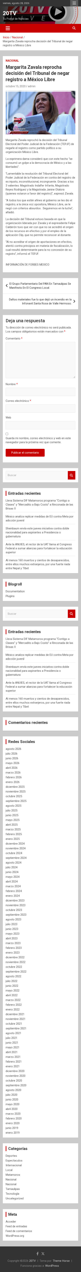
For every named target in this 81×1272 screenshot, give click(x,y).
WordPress (52, 1265)
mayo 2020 (12, 1104)
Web (8, 417)
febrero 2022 (14, 1004)
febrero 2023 (14, 948)
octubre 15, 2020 (16, 86)
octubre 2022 (14, 967)
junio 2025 (12, 815)
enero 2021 (13, 1066)
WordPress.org (15, 1236)
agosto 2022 (13, 976)
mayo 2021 (12, 1047)
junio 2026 (12, 758)
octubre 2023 (14, 910)
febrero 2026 (14, 777)
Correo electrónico (18, 401)
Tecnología (12, 1193)
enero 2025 (13, 839)
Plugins (10, 596)
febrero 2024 (14, 891)
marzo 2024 (13, 886)
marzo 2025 (13, 829)
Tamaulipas (13, 1189)
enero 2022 (13, 1009)
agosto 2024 (13, 862)
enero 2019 (13, 1132)
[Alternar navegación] (8, 28)
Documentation (15, 591)
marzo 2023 (13, 943)
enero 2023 (13, 952)
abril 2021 (12, 1052)
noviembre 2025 (15, 791)
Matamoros (13, 1174)
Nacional (12, 60)
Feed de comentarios (19, 1231)
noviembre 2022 (15, 962)
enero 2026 (13, 782)
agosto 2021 (13, 1033)
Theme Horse (61, 1261)
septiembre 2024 (16, 858)
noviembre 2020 (15, 1076)
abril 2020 (12, 1109)
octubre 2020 (14, 1080)
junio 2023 (12, 929)
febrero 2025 (14, 834)
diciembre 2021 (15, 1014)
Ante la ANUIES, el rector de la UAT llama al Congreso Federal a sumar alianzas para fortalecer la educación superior (39, 548)
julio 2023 (11, 924)
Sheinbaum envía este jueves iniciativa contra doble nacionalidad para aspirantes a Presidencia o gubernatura (37, 532)
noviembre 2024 (15, 848)
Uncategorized (15, 1198)
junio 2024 (12, 872)
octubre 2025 (14, 796)
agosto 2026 (13, 749)
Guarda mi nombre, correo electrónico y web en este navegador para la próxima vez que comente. (38, 440)
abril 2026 (12, 768)
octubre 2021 (14, 1023)
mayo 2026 (12, 763)
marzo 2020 (13, 1113)
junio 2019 (12, 1128)
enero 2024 (13, 895)
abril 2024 (12, 881)
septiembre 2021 (16, 1028)
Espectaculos (14, 1160)
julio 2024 (11, 867)
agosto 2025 (13, 805)
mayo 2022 (12, 990)
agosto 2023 (13, 919)
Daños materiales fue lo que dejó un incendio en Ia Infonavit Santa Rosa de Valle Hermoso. (40, 301)
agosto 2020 (13, 1090)
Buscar (71, 475)
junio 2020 (12, 1099)
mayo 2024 (12, 877)
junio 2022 (12, 986)
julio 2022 (11, 981)
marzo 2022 (13, 1000)
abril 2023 (12, 938)
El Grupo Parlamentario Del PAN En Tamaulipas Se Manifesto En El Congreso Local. (40, 285)
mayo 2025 (12, 820)
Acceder (11, 1221)
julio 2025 (11, 810)
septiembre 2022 (16, 971)
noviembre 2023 (15, 905)
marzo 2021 (13, 1057)
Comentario (14, 338)
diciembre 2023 (15, 900)
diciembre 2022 (15, 957)
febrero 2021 (14, 1061)
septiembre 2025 (16, 801)
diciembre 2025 (15, 786)
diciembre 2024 (15, 843)
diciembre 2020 (15, 1071)
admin (31, 86)
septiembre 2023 (16, 914)
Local (9, 1170)
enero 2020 (13, 1123)
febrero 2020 (14, 1118)
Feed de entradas (16, 1226)
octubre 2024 (14, 853)
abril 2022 (12, 995)
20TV (10, 13)
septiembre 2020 (16, 1085)
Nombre (12, 384)
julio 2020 (11, 1094)
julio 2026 (11, 753)
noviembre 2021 (15, 1019)
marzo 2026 (13, 772)
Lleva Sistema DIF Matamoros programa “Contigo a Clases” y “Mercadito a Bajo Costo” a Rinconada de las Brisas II (39, 504)
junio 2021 (12, 1042)
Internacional (14, 1165)
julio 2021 (11, 1038)
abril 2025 (12, 824)
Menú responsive (74, 3)
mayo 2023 (12, 933)
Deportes (11, 1156)
